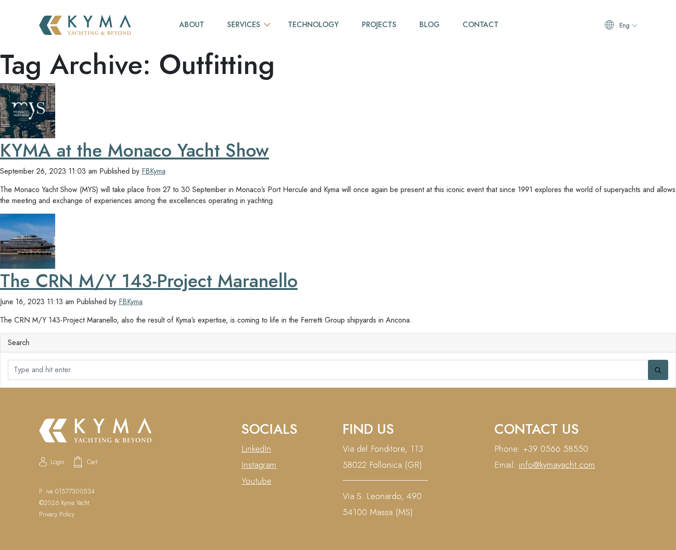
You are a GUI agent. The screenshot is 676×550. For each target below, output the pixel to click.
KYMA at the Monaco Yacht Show (134, 150)
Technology (313, 24)
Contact (480, 24)
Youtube (256, 481)
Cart (92, 461)
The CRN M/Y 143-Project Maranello (149, 280)
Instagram (258, 465)
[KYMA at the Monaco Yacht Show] (27, 110)
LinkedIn (256, 448)
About (191, 24)
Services (243, 24)
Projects (379, 24)
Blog (429, 24)
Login (57, 461)
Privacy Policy (56, 514)
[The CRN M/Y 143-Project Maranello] (27, 240)
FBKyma (154, 171)
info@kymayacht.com (557, 465)
